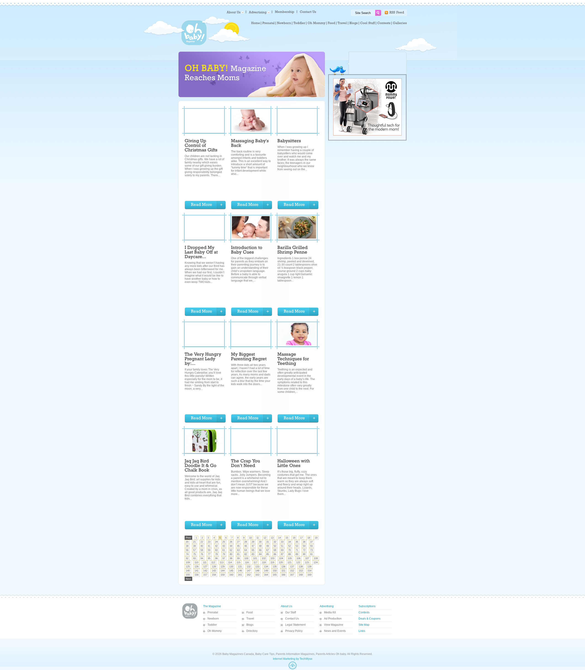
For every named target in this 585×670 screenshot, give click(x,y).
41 (209, 546)
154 (309, 570)
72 (304, 550)
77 (209, 554)
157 (205, 574)
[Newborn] (284, 23)
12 (264, 537)
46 (245, 546)
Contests (364, 612)
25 (223, 541)
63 (238, 550)
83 (253, 554)
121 (289, 562)
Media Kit (330, 612)
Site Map (364, 624)
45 (238, 546)
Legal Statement (295, 624)
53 (296, 546)
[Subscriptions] (284, 11)
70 (289, 550)
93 (194, 558)
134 (266, 566)
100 (246, 558)
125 (188, 566)
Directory (252, 631)
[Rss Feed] (396, 12)
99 (238, 558)
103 (272, 558)
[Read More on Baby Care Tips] (205, 205)
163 (257, 574)
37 (311, 541)
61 (223, 550)
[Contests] (384, 23)
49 (267, 546)
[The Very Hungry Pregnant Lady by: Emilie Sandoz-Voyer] (204, 359)
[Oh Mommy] (316, 23)
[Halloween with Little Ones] (294, 464)
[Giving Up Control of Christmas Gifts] (201, 146)
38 (187, 546)
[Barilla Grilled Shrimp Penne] (293, 250)
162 (249, 574)
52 (289, 546)
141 (196, 570)
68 (275, 550)
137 (292, 566)
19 (316, 537)
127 (205, 566)
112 (213, 562)
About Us (286, 606)
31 (267, 541)
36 (304, 541)
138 (301, 566)
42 (216, 546)
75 (194, 554)
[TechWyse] (293, 668)
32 (275, 541)
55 (311, 546)
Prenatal (212, 612)
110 (196, 562)
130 (231, 566)
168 (301, 574)
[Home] (255, 23)
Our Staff (290, 612)
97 (223, 558)
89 (296, 554)
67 (267, 550)
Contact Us (292, 618)
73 (311, 550)
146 (240, 570)
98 (231, 558)
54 (304, 546)
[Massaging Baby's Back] (250, 144)
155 (188, 574)
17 (301, 537)
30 (260, 541)
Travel (250, 618)
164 (266, 574)
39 (194, 546)
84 (260, 554)
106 (298, 558)
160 (231, 574)
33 (282, 541)
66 (260, 550)
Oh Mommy (214, 631)
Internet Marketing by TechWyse (292, 658)
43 (223, 546)
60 (216, 550)
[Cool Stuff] (367, 23)
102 (264, 558)
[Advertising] (259, 12)
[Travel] (342, 23)
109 (188, 562)
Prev (188, 537)
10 (250, 537)
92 (187, 558)
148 (257, 570)
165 (275, 574)
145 (231, 570)
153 (301, 570)
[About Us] (234, 12)
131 (240, 566)
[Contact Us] (308, 11)
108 (316, 558)
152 (292, 570)
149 (266, 570)
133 (257, 566)
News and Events (335, 631)
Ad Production (333, 618)
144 (223, 570)
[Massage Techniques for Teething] (293, 359)
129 (223, 566)
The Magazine (212, 606)
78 (216, 554)
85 (267, 554)
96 (216, 558)
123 (307, 562)
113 (221, 562)
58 (201, 550)
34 (289, 541)
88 (289, 554)
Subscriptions (367, 606)
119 (272, 562)
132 (249, 566)
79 (223, 554)
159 (223, 574)
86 (275, 554)
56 (187, 550)
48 (260, 546)
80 (231, 554)
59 (209, 550)
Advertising (327, 606)
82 (245, 554)
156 (196, 574)
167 (292, 574)
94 (201, 558)
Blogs (249, 624)
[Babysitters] (289, 141)
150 (275, 570)
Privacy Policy (294, 631)
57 (194, 550)
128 (214, 566)
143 (214, 570)
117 (255, 562)
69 (282, 550)
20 (187, 541)
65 (253, 550)
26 (231, 541)
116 (247, 562)
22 (201, 541)
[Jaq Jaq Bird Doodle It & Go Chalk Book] (201, 466)
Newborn (213, 618)
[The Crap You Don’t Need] (246, 464)
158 (214, 574)
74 (187, 554)
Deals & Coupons (369, 618)
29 (253, 541)
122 (298, 562)
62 (231, 550)
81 (238, 554)
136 (283, 566)
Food (249, 612)
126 (196, 566)
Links (362, 631)
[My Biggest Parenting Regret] (249, 357)
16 (294, 537)
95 (209, 558)
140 (188, 570)
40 (201, 546)
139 (309, 566)
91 (311, 554)
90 (304, 554)
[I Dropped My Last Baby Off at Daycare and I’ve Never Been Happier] (202, 253)
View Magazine (333, 624)
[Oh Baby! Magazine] (194, 44)
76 (201, 554)
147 (249, 570)
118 (264, 562)
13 (272, 537)
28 (245, 541)
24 (216, 541)
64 (245, 550)
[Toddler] (299, 23)
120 (281, 562)
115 (238, 562)
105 (290, 558)
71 (296, 550)
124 (316, 562)
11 (257, 537)
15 (286, 537)
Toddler (212, 624)
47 (253, 546)
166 (283, 574)
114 (230, 562)
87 (282, 554)
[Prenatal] (268, 23)
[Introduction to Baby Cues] (247, 250)
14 (279, 537)
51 (282, 546)
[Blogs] (353, 23)
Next (188, 578)
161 (240, 574)
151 (283, 570)
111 (205, 562)
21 (194, 541)
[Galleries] (400, 23)
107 (307, 558)
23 (209, 541)
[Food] (331, 23)
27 (238, 541)
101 (255, 558)
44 (231, 546)
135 (275, 566)
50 (275, 546)
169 (309, 574)
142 (205, 570)
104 (281, 558)
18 (308, 537)
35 (296, 541)
